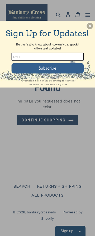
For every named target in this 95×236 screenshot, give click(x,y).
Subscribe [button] (47, 68)
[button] (90, 26)
